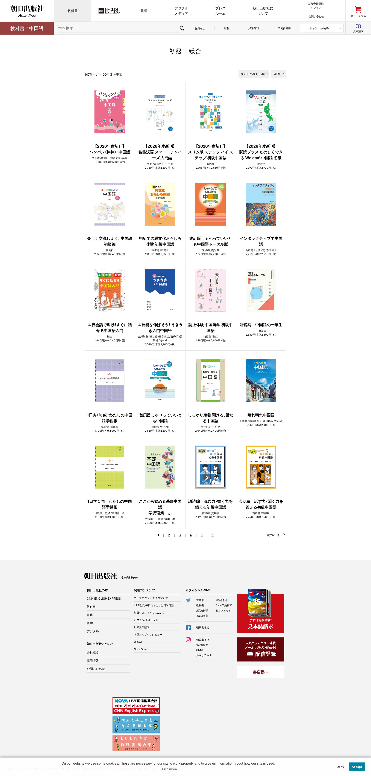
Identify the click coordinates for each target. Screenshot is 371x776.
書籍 (144, 10)
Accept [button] (357, 766)
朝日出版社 (27, 10)
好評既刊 (253, 28)
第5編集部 (221, 600)
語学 (90, 623)
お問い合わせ (316, 16)
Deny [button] (340, 766)
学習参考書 (284, 28)
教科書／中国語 (26, 28)
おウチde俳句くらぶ (146, 620)
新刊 (226, 28)
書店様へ (260, 672)
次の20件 (273, 535)
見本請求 (358, 31)
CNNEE (200, 650)
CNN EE (109, 10)
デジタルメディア (181, 11)
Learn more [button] (168, 769)
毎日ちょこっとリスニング (149, 612)
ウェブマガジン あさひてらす (151, 598)
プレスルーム (220, 11)
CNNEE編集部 (224, 605)
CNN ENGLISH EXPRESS (104, 598)
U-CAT (138, 642)
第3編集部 (202, 615)
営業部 (200, 600)
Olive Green (141, 649)
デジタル (93, 631)
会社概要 (93, 652)
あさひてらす (223, 610)
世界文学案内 (141, 627)
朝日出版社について (263, 11)
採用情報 (93, 660)
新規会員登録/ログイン (316, 5)
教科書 (72, 10)
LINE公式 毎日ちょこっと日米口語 (154, 605)
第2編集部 (202, 610)
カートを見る (358, 15)
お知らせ (200, 28)
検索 (182, 28)
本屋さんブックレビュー (148, 634)
